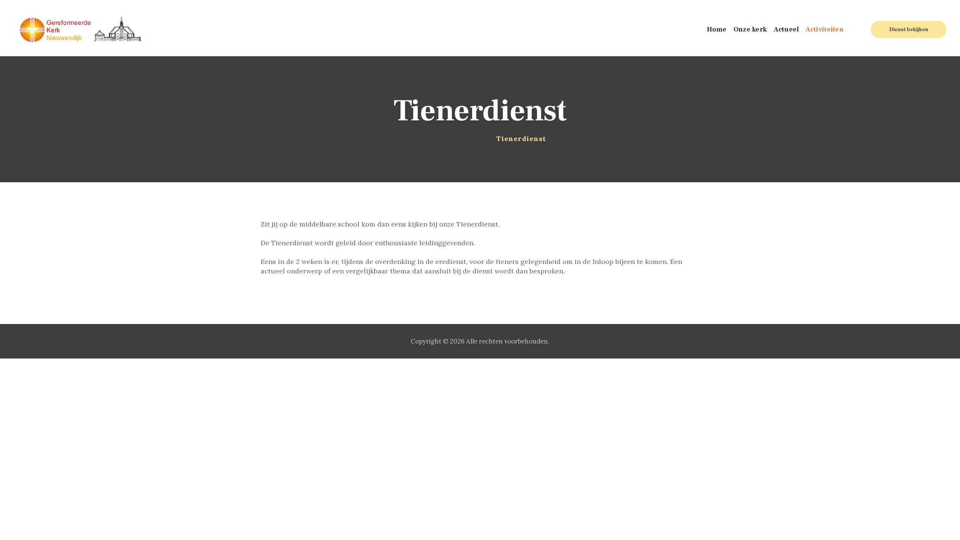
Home (427, 138)
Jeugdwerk (467, 138)
